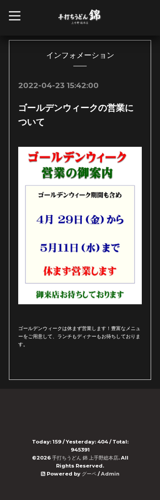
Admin (110, 474)
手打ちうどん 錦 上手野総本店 (85, 458)
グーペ (89, 474)
